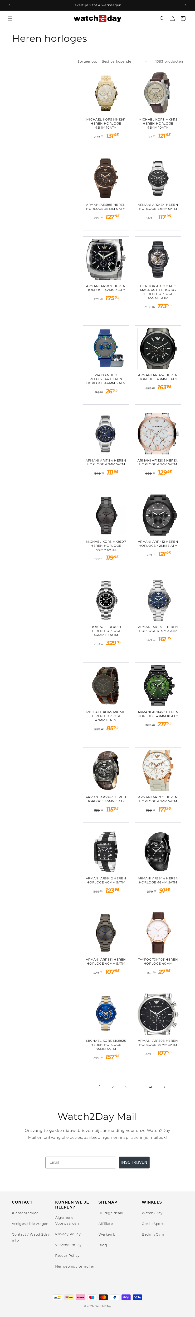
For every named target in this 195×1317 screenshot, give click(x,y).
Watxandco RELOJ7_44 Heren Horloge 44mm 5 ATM (106, 379)
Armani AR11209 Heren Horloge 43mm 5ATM (158, 462)
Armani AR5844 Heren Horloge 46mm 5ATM (158, 880)
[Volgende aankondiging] (185, 5)
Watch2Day (152, 1213)
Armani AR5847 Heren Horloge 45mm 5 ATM (106, 799)
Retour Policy (67, 1255)
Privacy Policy (68, 1234)
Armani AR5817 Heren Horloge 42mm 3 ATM (106, 288)
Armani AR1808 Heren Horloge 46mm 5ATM (158, 1042)
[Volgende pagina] (164, 1087)
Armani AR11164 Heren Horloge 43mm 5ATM (106, 462)
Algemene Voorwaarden (67, 1220)
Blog (102, 1245)
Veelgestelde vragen (30, 1224)
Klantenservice (25, 1213)
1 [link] (100, 1087)
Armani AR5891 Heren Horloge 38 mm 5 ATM (106, 206)
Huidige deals (110, 1213)
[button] (10, 18)
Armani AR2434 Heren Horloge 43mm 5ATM (158, 206)
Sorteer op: (87, 61)
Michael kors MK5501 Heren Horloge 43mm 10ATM (106, 716)
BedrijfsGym (153, 1234)
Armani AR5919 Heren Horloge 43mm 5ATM (158, 799)
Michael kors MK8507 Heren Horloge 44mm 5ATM (106, 545)
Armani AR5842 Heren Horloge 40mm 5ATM (106, 880)
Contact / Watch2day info (31, 1237)
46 (151, 1087)
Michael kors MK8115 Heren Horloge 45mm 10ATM (158, 123)
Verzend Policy (68, 1245)
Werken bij (108, 1234)
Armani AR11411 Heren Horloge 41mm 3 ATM (158, 629)
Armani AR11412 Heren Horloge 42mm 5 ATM (158, 543)
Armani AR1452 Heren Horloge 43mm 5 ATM (158, 377)
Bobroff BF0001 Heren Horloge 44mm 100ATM (106, 631)
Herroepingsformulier (74, 1266)
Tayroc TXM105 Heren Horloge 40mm (158, 961)
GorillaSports (154, 1224)
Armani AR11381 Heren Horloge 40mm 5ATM (106, 961)
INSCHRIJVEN (134, 1162)
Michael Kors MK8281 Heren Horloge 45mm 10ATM (106, 123)
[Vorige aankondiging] (9, 5)
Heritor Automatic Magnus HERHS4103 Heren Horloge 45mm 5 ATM (158, 292)
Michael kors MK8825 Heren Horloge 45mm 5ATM (106, 1045)
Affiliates (106, 1224)
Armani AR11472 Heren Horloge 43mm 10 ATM (158, 714)
